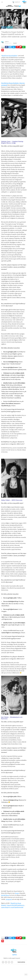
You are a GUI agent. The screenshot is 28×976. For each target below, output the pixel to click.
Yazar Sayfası (21, 962)
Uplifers (7, 41)
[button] (2, 2)
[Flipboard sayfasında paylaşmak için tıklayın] (20, 47)
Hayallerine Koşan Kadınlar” (10, 55)
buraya (17, 893)
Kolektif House (5, 895)
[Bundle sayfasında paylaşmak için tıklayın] (2, 50)
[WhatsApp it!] (23, 47)
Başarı (3, 27)
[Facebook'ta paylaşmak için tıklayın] (6, 47)
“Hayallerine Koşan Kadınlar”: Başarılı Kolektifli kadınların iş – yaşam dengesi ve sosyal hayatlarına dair (13, 905)
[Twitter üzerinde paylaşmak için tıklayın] (10, 47)
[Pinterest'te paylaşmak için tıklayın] (17, 47)
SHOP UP (17, 2)
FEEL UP (9, 27)
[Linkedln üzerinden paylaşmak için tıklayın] (14, 47)
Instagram (9, 899)
